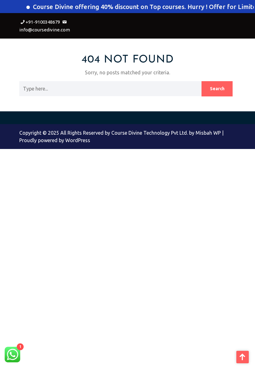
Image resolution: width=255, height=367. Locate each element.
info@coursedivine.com (44, 29)
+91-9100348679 (43, 22)
